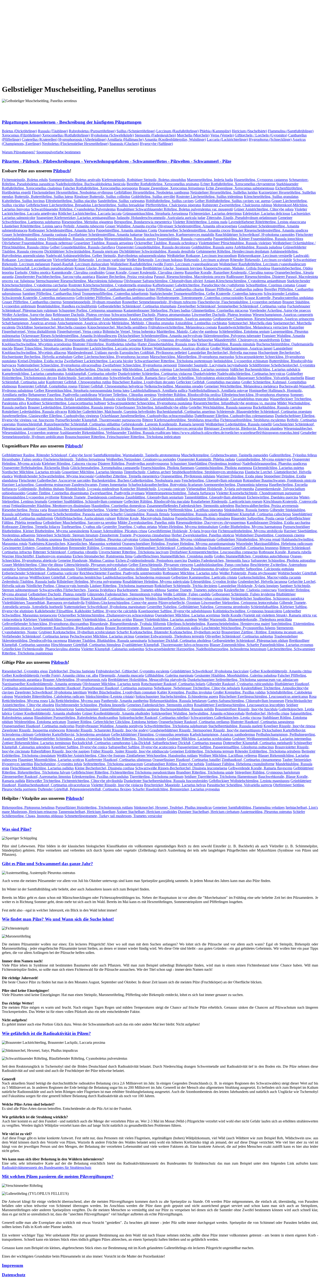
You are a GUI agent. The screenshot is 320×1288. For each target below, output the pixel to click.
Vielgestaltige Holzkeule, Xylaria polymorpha (220, 489)
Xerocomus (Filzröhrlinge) (21, 135)
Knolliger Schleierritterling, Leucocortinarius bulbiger (66, 403)
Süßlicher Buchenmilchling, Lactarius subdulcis (265, 369)
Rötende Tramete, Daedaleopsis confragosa (92, 497)
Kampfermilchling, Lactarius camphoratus (33, 374)
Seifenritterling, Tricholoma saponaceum (113, 764)
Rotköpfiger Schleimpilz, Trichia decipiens (185, 586)
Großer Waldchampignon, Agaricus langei (241, 348)
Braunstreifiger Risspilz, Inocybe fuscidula (246, 709)
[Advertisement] (142, 39)
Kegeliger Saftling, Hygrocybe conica (79, 747)
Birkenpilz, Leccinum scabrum (206, 260)
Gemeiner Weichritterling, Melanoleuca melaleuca (241, 386)
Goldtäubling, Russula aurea (212, 247)
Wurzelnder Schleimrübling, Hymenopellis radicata (60, 340)
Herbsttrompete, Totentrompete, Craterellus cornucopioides (200, 298)
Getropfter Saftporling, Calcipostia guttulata (262, 569)
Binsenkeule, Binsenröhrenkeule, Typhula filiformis (128, 624)
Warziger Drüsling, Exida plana (239, 476)
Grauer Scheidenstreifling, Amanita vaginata (34, 234)
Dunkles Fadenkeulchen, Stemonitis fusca (219, 560)
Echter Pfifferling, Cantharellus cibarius (175, 289)
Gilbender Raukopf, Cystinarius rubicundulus (240, 684)
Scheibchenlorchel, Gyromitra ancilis (39, 369)
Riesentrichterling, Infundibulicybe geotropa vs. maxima (234, 403)
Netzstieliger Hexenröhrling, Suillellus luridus (224, 192)
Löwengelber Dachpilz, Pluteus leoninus (222, 315)
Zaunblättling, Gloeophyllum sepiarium (154, 497)
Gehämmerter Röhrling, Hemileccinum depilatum (232, 251)
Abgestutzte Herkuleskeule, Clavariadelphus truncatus (229, 399)
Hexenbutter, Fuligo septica (22, 459)
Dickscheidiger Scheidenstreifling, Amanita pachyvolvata (160, 336)
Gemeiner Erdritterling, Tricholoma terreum (202, 751)
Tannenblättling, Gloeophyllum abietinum (215, 497)
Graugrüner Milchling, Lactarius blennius (92, 472)
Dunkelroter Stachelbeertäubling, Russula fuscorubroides (166, 781)
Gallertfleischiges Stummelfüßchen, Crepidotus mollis (173, 556)
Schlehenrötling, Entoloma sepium (244, 331)
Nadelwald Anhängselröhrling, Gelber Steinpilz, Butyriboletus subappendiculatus (106, 256)
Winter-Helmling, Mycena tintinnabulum (188, 527)
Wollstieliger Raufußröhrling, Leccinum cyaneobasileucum (262, 264)
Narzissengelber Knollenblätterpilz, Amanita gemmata (42, 684)
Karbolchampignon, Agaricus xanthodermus (222, 734)
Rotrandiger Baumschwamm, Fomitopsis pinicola (279, 480)
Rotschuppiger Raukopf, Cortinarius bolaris (173, 684)
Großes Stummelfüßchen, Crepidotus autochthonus (251, 556)
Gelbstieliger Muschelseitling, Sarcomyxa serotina (80, 522)
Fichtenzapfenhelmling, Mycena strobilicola (250, 531)
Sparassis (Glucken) (124, 144)
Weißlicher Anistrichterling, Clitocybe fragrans (91, 755)
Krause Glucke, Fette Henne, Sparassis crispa (108, 268)
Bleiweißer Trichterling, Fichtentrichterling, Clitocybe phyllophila (74, 781)
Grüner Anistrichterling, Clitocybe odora (264, 209)
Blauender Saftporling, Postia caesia (257, 518)
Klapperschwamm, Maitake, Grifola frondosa (236, 268)
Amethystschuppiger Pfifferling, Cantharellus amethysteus (102, 289)
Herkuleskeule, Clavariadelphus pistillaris (157, 399)
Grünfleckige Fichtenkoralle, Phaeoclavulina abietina (41, 649)
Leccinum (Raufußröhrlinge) (177, 131)
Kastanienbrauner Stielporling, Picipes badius (156, 310)
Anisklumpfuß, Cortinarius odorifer (91, 374)
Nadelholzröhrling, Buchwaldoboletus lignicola (91, 184)
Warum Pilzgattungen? (18, 152)
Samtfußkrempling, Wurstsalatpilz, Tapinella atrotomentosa (136, 455)
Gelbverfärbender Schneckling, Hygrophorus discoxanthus (45, 624)
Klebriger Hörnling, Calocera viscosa (69, 463)
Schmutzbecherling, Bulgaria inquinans (46, 569)
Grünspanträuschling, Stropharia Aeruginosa (155, 213)
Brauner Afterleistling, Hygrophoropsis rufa (75, 680)
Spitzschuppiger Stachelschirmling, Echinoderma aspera (176, 696)
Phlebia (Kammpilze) (215, 131)
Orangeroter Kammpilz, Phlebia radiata (206, 459)
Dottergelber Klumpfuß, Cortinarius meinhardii (258, 743)
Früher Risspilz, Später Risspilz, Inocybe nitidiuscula (130, 751)
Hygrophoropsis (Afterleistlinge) (82, 139)
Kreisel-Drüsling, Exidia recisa (40, 361)
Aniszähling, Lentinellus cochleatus (201, 323)
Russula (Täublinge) (53, 131)
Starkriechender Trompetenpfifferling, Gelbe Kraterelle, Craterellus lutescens (206, 293)
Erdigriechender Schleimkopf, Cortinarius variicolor (40, 573)
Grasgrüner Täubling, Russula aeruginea (103, 243)
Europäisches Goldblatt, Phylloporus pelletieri (153, 352)
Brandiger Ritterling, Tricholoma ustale (205, 772)
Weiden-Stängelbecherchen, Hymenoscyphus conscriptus (187, 598)
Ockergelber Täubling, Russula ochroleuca (165, 243)
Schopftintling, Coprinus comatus (270, 285)
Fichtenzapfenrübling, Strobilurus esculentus (253, 420)
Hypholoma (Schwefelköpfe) (112, 135)
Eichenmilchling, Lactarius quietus (278, 468)
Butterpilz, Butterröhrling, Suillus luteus (44, 197)
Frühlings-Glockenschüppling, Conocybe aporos (121, 603)
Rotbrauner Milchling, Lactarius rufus (190, 573)
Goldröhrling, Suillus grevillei (153, 197)
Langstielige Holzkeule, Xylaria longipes (248, 586)
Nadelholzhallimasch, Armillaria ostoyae (218, 390)
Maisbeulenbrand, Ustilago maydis (93, 352)
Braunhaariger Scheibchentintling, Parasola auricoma (70, 514)
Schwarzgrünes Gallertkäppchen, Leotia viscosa (225, 718)
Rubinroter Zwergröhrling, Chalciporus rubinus (237, 205)
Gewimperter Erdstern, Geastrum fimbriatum (35, 548)
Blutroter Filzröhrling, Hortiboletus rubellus (104, 344)
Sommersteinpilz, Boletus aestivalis (75, 180)
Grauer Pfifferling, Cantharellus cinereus (32, 302)
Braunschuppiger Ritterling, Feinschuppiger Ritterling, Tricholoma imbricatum (123, 437)
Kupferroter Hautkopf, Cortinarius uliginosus (118, 760)
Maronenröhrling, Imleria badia (210, 180)
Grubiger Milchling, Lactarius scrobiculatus (199, 739)
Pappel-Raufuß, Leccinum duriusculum (80, 264)
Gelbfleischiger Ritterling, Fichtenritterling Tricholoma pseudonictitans (123, 772)
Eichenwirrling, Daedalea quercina (272, 497)
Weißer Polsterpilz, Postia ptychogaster (248, 573)
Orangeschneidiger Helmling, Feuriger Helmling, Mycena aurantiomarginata (178, 544)
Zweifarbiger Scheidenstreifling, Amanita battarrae (105, 234)
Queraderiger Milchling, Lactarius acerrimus (187, 615)
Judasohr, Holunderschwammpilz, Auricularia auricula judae (160, 218)
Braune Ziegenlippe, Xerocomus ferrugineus (172, 188)
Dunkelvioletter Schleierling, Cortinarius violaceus (155, 374)
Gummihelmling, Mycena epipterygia (263, 459)
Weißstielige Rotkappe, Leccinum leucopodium (202, 256)
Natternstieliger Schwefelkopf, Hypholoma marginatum (105, 607)
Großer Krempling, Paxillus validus (239, 692)
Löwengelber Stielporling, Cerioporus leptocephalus (239, 603)
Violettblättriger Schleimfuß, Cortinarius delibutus (112, 569)
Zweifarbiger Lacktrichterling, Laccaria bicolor (98, 361)
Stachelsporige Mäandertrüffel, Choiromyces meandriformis (236, 340)
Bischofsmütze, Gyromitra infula (58, 764)
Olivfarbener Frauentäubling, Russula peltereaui (37, 243)
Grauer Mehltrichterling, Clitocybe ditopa (32, 565)
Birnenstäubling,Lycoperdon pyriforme (31, 497)
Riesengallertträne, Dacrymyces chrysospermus (211, 522)
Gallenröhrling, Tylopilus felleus (293, 455)
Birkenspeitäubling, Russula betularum (178, 701)
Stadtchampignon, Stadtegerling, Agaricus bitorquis (40, 319)
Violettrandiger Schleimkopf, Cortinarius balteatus (170, 548)
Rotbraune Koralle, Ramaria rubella (285, 552)
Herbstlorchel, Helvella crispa (267, 713)
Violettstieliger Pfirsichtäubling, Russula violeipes (235, 243)
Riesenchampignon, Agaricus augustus (183, 319)
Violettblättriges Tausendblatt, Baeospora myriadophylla (43, 603)
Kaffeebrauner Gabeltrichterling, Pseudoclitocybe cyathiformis (199, 285)
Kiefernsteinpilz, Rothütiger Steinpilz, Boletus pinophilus (144, 180)
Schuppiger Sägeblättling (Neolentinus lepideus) (205, 463)
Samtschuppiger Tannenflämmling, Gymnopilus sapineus (117, 709)
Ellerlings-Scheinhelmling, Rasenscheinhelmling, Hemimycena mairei (218, 624)
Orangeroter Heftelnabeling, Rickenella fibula (35, 468)
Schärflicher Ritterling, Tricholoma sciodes (134, 739)
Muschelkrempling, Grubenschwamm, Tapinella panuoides (224, 455)
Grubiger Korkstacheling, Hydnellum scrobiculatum (77, 632)
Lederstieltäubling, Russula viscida (100, 399)
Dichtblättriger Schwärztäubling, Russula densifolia (157, 251)
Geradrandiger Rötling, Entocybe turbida (174, 764)
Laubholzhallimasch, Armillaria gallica (158, 390)
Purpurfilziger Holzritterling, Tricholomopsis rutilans (94, 807)
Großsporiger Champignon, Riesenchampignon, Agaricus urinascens (263, 319)
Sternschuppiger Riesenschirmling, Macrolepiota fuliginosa (79, 281)
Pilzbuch (61, 170)
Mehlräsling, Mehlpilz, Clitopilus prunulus (143, 323)
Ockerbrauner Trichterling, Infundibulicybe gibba (151, 407)
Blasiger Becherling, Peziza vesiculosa (124, 277)
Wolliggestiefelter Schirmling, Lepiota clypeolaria (65, 739)
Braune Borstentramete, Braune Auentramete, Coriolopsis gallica (153, 628)
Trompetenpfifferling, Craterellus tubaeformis (115, 293)
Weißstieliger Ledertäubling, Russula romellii (238, 424)
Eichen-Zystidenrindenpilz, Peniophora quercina (151, 560)
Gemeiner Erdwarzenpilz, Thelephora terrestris (169, 636)
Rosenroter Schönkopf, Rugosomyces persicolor (167, 428)
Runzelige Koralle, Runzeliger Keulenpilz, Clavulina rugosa (229, 272)
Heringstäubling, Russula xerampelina (75, 239)
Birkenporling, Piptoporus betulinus (28, 807)
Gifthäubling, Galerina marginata (169, 675)
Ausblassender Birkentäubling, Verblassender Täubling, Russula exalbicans (115, 433)
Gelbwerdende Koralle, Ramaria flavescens (260, 768)
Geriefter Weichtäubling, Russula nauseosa (220, 407)
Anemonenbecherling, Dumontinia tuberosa (235, 485)
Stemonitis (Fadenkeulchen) (155, 135)
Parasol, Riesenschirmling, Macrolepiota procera (189, 277)
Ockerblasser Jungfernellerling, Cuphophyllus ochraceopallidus (146, 416)
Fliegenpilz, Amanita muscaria (121, 675)
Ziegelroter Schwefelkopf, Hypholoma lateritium (51, 692)
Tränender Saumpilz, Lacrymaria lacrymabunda (213, 365)
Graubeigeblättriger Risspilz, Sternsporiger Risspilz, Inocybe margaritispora (205, 730)
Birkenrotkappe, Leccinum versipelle (265, 256)
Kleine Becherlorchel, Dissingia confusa (104, 768)
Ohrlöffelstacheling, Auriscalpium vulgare (85, 518)
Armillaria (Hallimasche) (125, 139)
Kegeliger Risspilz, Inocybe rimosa (289, 726)
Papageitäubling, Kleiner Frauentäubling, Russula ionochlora (258, 239)
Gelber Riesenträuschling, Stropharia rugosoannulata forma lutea (82, 390)
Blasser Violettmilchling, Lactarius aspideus (165, 619)
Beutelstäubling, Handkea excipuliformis (67, 306)
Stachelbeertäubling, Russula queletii (235, 726)
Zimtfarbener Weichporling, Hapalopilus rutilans (162, 755)
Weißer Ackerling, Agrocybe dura (27, 315)
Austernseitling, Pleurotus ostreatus (266, 812)
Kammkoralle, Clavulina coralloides (78, 272)
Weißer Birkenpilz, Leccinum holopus (155, 260)
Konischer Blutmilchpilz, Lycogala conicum (152, 489)
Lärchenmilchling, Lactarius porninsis (201, 369)
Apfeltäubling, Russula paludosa (258, 247)
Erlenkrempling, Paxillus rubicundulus (100, 777)
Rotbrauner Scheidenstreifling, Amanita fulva (61, 230)
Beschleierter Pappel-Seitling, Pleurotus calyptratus (100, 539)
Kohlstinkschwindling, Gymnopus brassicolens (247, 611)
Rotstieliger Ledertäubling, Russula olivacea (34, 411)
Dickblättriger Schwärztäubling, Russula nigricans (81, 251)
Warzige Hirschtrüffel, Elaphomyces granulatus (37, 556)
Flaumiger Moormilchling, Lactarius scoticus (51, 760)
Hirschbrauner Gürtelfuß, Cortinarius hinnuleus (86, 645)
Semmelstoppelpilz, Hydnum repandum (92, 302)
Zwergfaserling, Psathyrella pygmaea (117, 493)
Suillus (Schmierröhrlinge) (135, 131)
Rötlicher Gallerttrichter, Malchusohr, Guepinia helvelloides (112, 411)
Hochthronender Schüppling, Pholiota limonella (90, 705)
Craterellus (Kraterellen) (39, 139)
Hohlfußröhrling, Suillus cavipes (170, 201)
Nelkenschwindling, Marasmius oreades (173, 386)
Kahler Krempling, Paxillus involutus (184, 692)
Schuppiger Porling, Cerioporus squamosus (91, 310)
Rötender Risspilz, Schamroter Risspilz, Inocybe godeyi (107, 730)
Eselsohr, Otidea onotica (33, 272)
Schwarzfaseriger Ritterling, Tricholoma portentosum (173, 361)
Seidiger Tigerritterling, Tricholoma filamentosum (220, 777)
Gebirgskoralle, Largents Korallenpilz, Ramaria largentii (162, 424)
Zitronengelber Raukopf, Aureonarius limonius (36, 777)
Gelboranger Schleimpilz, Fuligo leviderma (243, 594)
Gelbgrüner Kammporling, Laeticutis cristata (204, 577)
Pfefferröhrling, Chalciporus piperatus (173, 205)
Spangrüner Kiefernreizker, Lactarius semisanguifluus (75, 218)
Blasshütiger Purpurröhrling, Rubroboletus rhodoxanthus (76, 718)
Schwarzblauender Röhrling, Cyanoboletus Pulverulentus (73, 209)
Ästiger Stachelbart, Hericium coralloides (146, 812)
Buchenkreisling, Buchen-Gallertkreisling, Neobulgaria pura (136, 480)
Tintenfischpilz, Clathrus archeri (147, 472)
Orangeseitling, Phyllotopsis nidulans (187, 476)
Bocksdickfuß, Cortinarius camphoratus (101, 743)
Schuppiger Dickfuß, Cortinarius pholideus (179, 640)
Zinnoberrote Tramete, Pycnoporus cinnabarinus (135, 535)
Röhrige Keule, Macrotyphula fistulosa (145, 518)
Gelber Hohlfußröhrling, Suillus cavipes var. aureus (233, 201)
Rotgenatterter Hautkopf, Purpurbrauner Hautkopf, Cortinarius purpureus (99, 688)
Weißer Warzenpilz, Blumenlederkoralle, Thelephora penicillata (245, 619)
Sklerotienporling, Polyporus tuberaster (232, 336)
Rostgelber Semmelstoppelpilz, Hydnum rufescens (159, 302)
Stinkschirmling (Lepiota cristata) (110, 696)
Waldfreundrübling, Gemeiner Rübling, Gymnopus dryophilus (145, 340)
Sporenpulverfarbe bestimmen (58, 152)
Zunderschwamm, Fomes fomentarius (99, 485)
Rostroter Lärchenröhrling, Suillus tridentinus (209, 197)
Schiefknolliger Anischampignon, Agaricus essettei (116, 319)
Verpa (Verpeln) (222, 135)
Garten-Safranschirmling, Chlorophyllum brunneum (246, 701)
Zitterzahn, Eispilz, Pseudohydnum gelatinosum (241, 218)
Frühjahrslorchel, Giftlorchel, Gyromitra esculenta (132, 671)
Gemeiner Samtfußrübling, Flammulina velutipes (249, 807)
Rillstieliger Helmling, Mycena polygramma (89, 581)
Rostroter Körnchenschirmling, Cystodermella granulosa (110, 285)
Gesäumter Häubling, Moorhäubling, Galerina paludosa (235, 675)
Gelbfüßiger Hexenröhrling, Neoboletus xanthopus (151, 192)
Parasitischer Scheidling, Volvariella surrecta (239, 785)
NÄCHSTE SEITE (50, 78)
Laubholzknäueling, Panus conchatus (221, 565)
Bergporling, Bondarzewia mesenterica (143, 222)
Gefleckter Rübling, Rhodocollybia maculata (157, 501)
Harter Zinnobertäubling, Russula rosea (167, 344)
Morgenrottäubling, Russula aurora (130, 239)
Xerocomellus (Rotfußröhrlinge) (66, 135)
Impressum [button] (12, 1265)
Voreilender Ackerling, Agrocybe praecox (280, 310)
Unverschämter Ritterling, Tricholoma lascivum (134, 552)
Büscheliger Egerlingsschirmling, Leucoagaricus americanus (263, 696)
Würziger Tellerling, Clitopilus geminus (127, 395)
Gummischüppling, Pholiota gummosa (223, 468)
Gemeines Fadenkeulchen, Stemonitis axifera (160, 705)
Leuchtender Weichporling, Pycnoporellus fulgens (238, 628)
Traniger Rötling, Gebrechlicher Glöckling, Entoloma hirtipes (112, 722)
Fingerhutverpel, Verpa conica (79, 331)
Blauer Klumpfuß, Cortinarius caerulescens (112, 598)
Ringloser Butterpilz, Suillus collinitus (102, 197)
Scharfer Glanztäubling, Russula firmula (140, 514)
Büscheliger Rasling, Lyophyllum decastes (143, 382)
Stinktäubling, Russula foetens (246, 510)
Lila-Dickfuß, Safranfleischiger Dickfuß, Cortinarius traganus (176, 743)
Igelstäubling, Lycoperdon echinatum (240, 361)
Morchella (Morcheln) (193, 135)
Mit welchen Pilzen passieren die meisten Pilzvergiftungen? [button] (58, 1176)
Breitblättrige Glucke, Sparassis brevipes (172, 268)
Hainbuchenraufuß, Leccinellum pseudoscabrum (38, 268)
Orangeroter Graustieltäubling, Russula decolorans (153, 247)
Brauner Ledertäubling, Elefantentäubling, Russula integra (71, 407)
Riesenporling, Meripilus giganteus (87, 222)
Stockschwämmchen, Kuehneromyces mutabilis (179, 234)
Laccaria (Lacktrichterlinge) (227, 139)
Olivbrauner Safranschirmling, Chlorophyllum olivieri (163, 281)
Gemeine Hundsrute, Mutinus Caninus (86, 560)
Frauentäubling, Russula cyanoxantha (184, 239)
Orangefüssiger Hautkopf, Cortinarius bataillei (187, 760)
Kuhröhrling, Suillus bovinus (23, 201)
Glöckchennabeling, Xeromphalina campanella (105, 468)
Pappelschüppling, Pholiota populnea (202, 518)
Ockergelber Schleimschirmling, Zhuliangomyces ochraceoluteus (106, 615)
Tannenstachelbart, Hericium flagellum (86, 812)
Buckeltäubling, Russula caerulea (277, 407)
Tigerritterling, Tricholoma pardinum (156, 777)
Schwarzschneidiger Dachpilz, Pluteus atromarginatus (151, 315)
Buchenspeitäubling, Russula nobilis (187, 709)
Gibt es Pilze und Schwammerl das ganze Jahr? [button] (47, 863)
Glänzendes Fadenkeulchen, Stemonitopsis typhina (124, 594)
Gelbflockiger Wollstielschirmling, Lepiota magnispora (249, 781)
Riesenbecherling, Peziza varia (24, 510)
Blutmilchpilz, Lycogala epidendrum (92, 489)
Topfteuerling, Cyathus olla (81, 527)
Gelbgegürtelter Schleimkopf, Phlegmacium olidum (250, 640)
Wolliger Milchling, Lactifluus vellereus (228, 755)
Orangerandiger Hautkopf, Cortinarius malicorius (38, 726)
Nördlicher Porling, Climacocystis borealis (57, 586)
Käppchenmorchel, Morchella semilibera (117, 327)
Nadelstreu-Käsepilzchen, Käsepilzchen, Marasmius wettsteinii (74, 544)
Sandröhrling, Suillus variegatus (121, 201)
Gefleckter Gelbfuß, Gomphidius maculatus (208, 382)
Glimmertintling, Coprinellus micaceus (219, 310)
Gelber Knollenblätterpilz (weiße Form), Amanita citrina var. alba (50, 675)
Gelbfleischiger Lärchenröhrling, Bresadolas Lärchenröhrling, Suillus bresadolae (85, 205)
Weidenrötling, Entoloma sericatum (40, 722)
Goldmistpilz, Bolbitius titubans (41, 489)
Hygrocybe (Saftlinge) (156, 144)
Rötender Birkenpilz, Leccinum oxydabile (261, 260)
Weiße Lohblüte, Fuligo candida (187, 594)
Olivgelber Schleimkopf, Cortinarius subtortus (239, 636)
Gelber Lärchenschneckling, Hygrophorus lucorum (111, 357)
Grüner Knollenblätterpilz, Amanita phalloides (47, 713)
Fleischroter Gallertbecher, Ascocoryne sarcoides (55, 480)
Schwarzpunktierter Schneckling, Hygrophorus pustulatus (149, 403)
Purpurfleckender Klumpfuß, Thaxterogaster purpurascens (98, 420)
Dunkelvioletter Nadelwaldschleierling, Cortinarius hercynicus (239, 374)
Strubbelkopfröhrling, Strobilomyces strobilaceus (208, 472)
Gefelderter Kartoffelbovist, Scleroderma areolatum (72, 734)
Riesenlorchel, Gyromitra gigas (25, 671)
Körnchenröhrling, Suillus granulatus (271, 197)
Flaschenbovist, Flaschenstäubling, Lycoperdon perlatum (239, 302)
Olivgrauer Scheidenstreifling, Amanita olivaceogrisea (197, 226)
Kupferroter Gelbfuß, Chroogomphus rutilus (78, 382)
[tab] (160, 829)
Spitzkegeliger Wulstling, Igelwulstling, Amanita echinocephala (198, 713)
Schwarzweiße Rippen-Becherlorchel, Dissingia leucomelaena (181, 768)
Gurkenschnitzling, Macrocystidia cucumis (269, 577)
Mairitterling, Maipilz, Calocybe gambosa (187, 331)
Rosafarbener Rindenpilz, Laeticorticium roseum (226, 501)
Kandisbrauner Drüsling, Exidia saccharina (278, 522)
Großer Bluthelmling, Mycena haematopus (250, 527)
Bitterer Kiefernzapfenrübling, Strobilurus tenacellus (180, 420)
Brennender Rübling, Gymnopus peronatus (101, 548)
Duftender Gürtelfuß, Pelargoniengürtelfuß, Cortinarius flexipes (84, 789)
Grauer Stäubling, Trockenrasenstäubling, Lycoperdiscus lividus (83, 428)
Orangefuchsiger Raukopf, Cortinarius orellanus (194, 722)
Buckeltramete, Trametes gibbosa (141, 590)
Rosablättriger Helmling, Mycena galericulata (156, 581)
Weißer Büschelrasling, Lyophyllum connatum (122, 692)
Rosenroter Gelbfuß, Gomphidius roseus (48, 386)
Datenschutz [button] (13, 1274)
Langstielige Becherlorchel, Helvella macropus (222, 352)
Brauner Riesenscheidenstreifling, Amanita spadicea (269, 230)
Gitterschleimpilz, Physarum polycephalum (95, 565)
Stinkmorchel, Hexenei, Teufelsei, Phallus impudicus (173, 807)
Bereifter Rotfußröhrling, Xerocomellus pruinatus (163, 184)
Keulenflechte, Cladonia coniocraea (250, 590)
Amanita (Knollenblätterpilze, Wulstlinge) (175, 139)
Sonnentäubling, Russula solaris (194, 514)
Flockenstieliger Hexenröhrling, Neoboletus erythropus (72, 192)
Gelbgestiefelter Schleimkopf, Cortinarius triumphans (137, 306)
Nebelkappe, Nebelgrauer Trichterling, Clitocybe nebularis (197, 688)
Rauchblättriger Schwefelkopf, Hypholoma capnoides (255, 234)
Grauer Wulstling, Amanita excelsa (130, 226)
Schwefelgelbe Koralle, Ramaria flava (137, 378)
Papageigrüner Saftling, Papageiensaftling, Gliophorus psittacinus (225, 747)
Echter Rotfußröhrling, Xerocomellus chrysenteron (237, 184)
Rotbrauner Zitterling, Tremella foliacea (31, 527)
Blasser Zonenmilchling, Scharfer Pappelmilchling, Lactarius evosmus (261, 645)
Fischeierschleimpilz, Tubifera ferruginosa (74, 459)
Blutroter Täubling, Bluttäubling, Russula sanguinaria (107, 640)
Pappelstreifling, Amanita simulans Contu (126, 230)
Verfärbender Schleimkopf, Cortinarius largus (35, 636)
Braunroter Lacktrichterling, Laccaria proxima (107, 348)
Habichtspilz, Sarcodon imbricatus (83, 378)
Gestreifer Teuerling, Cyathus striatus (129, 527)
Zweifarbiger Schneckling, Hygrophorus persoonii (139, 365)
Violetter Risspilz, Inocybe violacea (117, 785)
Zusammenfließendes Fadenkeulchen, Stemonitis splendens (190, 506)
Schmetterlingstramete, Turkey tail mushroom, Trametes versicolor (113, 816)
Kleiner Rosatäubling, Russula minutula (226, 344)
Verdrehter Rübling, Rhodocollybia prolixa (189, 395)
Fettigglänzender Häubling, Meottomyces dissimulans (50, 506)
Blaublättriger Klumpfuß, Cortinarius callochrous (255, 514)
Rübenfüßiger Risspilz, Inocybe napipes (60, 751)
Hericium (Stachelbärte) (249, 131)
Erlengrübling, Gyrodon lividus (213, 581)
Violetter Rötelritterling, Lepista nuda (200, 222)
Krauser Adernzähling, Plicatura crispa (118, 531)
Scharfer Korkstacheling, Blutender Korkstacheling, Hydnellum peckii (168, 632)
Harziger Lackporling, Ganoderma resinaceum (36, 485)
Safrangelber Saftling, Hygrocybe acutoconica (142, 747)
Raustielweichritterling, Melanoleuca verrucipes (253, 327)
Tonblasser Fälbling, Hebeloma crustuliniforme (240, 764)
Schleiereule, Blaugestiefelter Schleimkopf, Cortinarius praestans (264, 411)
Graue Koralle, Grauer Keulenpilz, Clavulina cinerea (145, 272)
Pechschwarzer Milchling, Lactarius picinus (102, 636)
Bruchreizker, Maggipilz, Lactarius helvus (175, 785)
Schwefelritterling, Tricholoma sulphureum (175, 726)
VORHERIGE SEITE (18, 78)
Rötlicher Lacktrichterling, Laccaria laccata (90, 213)
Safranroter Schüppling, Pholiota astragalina (283, 560)
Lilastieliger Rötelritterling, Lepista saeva (32, 226)
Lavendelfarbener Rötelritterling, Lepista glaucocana (267, 222)
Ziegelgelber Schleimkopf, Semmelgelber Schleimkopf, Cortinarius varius (231, 306)
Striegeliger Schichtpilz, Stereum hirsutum (67, 535)
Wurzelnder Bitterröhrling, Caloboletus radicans (49, 696)
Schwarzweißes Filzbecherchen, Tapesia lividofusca (77, 590)
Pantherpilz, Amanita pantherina (125, 701)
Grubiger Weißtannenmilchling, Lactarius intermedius (271, 739)
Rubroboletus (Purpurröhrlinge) (92, 131)
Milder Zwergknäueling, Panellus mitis (146, 522)
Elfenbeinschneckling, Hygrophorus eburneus (255, 395)
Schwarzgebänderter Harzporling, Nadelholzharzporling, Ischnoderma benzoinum (205, 649)
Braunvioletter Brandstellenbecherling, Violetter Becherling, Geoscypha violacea (107, 510)
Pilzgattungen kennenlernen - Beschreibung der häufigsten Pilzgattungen (71, 122)
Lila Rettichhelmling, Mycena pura (74, 701)
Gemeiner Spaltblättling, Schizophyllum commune (85, 501)
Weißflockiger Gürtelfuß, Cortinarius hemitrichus (65, 577)
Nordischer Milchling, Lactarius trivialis (31, 472)
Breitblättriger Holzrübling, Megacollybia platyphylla (147, 680)
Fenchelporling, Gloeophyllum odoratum (212, 480)
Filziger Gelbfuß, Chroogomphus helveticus (110, 386)
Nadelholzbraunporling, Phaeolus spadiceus (274, 463)
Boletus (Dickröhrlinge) (19, 131)
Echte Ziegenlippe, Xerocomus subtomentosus (240, 188)
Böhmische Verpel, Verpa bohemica (129, 331)
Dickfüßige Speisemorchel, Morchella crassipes (51, 327)
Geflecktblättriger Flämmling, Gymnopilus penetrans (150, 734)
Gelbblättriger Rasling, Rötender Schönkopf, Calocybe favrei (47, 455)
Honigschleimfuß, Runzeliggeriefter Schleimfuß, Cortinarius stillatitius (68, 424)
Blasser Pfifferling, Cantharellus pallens (234, 289)
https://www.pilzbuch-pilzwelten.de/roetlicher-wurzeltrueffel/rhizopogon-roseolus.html (235, 433)
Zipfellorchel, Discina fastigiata (72, 671)
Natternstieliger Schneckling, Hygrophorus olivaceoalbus (59, 365)
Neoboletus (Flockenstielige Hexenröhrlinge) (75, 144)
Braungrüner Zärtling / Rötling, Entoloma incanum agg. (262, 632)
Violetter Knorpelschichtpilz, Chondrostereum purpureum (258, 493)
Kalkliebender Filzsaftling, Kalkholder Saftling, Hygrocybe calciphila (86, 611)
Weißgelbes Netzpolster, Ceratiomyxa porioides (141, 459)
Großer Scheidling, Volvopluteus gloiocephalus (201, 378)
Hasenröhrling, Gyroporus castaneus (261, 180)
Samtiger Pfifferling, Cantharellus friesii (51, 293)
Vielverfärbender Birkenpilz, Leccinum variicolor (89, 260)
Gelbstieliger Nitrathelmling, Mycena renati (248, 539)
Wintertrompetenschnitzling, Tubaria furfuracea (180, 493)
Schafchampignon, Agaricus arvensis (29, 323)
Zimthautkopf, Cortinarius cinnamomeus (251, 760)
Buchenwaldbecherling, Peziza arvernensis (266, 506)
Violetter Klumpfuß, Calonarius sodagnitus (112, 649)
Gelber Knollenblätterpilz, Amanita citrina (281, 671)
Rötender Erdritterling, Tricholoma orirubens (268, 751)
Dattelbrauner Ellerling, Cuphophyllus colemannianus (234, 416)
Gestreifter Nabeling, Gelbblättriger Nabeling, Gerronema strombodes (198, 607)
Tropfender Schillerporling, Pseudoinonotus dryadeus (189, 569)
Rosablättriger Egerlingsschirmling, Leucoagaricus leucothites (239, 705)
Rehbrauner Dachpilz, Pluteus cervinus (81, 315)
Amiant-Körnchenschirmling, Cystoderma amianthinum (245, 281)
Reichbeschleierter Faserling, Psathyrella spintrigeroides (120, 573)
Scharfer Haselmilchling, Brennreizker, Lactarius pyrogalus (176, 789)
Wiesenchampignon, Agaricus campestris (283, 315)
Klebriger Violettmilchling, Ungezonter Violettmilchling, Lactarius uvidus (77, 619)
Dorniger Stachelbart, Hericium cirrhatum (208, 812)
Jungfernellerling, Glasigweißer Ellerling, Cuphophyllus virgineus (50, 416)
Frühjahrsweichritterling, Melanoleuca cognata (182, 327)
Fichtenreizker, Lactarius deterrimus (215, 213)
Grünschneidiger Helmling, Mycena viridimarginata (177, 539)
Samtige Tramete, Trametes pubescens (195, 590)
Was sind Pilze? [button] (17, 829)
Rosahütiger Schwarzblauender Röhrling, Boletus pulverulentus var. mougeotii (175, 209)
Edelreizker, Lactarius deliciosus (266, 213)
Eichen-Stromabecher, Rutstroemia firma (103, 556)
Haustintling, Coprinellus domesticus (118, 506)
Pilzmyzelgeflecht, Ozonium (179, 603)
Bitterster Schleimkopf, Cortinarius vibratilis (65, 552)
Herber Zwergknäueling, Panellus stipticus (202, 535)
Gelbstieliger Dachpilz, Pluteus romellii (57, 594)
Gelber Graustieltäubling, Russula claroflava (82, 247)
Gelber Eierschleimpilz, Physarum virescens (160, 565)
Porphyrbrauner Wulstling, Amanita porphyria (109, 726)
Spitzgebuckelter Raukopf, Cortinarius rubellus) (154, 718)
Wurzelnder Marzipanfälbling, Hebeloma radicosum (274, 544)
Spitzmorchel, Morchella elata (250, 323)
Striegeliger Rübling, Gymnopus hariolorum (267, 772)
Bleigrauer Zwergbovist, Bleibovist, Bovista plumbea (243, 428)
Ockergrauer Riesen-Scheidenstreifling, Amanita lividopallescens (69, 336)
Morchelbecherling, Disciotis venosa (94, 369)
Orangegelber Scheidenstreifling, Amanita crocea (194, 230)
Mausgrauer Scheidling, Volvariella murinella (270, 378)
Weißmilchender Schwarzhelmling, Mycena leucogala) (54, 476)
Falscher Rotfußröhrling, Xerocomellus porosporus (100, 188)
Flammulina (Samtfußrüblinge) (290, 131)
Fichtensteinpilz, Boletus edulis (25, 180)
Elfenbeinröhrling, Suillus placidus (71, 201)
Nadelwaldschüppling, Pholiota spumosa (32, 539)
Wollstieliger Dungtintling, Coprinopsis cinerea (270, 535)
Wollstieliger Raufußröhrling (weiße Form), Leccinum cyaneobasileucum (164, 264)
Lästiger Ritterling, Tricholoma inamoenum (121, 586)
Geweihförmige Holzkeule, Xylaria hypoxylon (182, 531)
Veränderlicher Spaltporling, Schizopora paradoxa (267, 598)
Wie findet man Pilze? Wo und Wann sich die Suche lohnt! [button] (58, 919)
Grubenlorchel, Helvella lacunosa (262, 581)
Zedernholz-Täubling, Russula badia (29, 581)
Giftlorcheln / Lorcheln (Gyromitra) (261, 135)
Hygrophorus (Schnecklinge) (270, 139)
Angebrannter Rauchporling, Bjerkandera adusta (68, 628)
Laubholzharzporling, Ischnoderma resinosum (136, 577)
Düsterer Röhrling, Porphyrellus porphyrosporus (133, 463)
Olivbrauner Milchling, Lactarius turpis (111, 684)
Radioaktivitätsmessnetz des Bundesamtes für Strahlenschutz (46, 1168)
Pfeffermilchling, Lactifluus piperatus (195, 510)
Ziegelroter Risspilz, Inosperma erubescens (33, 730)
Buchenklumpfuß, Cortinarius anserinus (186, 411)
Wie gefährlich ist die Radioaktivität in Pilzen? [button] (46, 1033)
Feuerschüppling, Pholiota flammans (167, 468)
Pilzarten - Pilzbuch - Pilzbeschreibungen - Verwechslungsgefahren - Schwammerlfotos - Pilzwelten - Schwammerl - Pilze (116, 161)
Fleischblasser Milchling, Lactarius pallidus (42, 768)
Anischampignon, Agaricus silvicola (84, 323)
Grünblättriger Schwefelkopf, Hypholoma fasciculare (209, 671)
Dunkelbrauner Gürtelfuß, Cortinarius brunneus (243, 548)
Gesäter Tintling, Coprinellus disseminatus (57, 493)
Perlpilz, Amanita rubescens (83, 226)
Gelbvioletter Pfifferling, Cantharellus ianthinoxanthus (116, 298)
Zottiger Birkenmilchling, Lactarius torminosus (36, 743)
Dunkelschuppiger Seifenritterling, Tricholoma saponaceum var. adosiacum (242, 680)
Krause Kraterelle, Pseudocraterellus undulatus (279, 298)
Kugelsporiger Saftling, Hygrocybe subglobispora (175, 611)
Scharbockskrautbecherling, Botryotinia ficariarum (165, 485)
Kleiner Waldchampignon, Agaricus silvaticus (175, 348)
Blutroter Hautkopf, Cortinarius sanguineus (262, 722)
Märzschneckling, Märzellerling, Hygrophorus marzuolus (192, 357)
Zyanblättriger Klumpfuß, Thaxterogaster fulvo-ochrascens (165, 645)
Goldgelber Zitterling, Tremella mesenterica (127, 476)
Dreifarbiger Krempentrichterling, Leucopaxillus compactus (214, 552)
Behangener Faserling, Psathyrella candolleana (62, 395)
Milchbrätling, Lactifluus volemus (147, 369)
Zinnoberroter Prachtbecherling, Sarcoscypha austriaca (55, 277)
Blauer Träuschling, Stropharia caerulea (43, 348)
